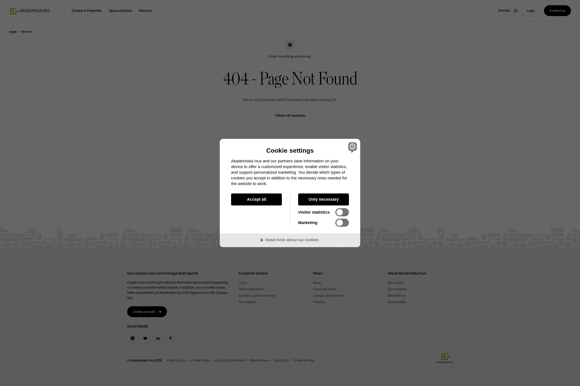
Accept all (256, 199)
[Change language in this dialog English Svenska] (351, 147)
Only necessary (324, 199)
